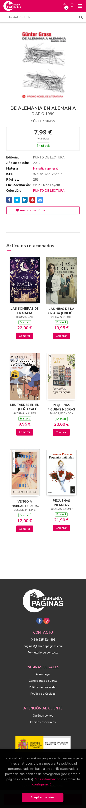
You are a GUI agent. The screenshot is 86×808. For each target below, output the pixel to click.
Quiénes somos (43, 716)
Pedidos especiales (43, 722)
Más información (48, 779)
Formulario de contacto (43, 653)
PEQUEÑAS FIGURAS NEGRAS (61, 407)
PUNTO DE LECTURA (48, 191)
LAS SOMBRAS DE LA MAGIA (25, 310)
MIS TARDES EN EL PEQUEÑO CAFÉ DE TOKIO (24, 407)
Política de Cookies (43, 694)
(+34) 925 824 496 (43, 640)
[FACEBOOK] (39, 621)
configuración (42, 784)
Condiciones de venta (43, 681)
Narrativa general (45, 168)
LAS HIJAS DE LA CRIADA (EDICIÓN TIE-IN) (61, 311)
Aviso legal (43, 674)
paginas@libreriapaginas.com (43, 646)
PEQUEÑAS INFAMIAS (61, 503)
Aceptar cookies (42, 797)
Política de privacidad (43, 687)
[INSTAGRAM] (46, 621)
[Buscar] (81, 17)
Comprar (24, 336)
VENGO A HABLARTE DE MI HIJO (24, 503)
